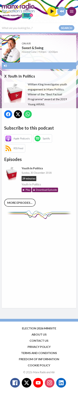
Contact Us (39, 340)
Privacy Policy (39, 346)
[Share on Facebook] (8, 114)
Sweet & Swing (33, 48)
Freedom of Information (39, 359)
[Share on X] (18, 114)
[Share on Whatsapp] (28, 114)
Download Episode (46, 189)
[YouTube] (38, 383)
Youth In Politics (32, 168)
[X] (27, 383)
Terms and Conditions (39, 353)
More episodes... (19, 202)
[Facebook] (15, 383)
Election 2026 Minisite (39, 328)
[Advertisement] (39, 262)
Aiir (53, 372)
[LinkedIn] (61, 383)
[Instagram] (50, 383)
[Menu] (71, 11)
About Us (39, 334)
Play (28, 189)
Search (66, 28)
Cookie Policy (39, 365)
